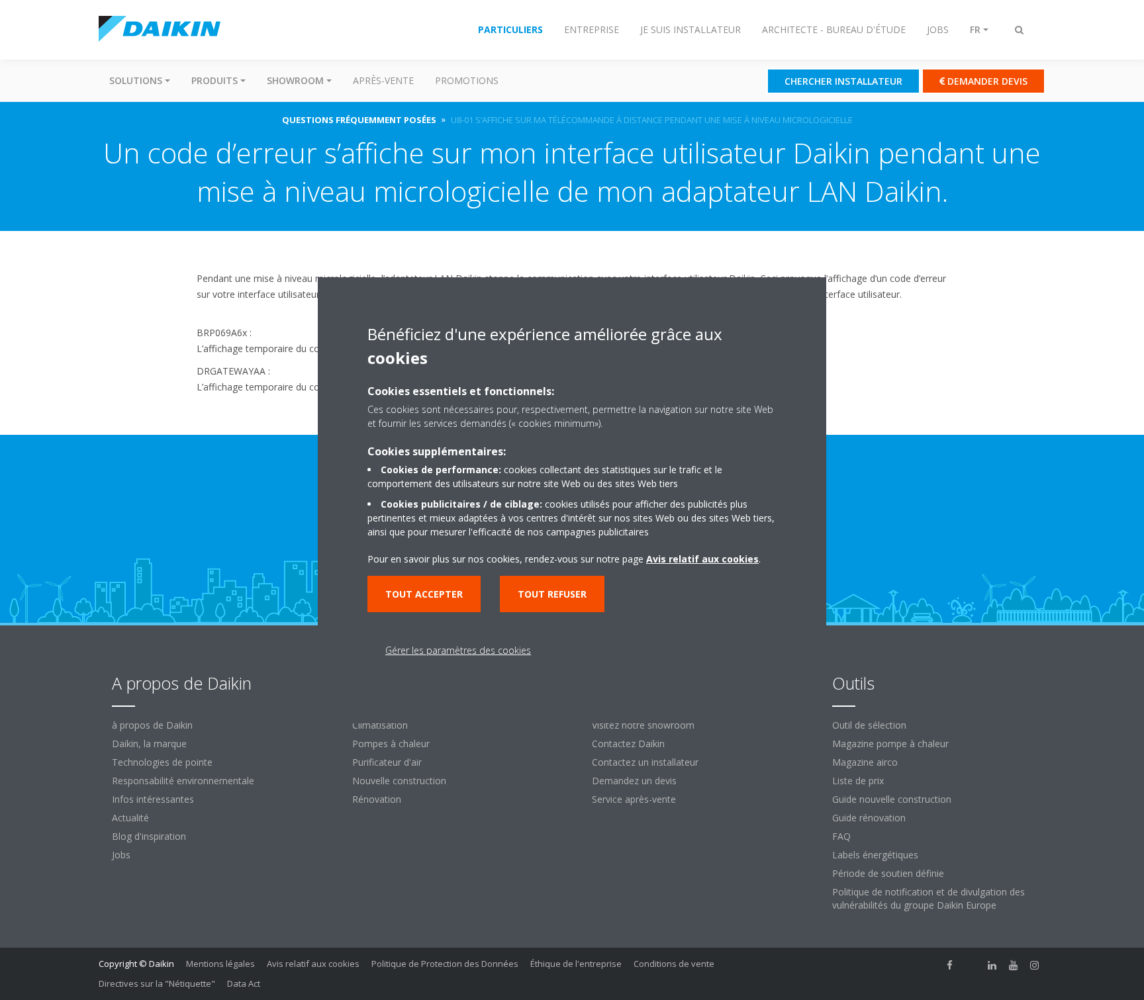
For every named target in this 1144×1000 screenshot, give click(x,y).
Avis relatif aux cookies (313, 964)
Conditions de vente (674, 964)
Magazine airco (865, 762)
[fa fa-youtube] (1013, 965)
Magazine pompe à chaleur (890, 743)
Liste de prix (858, 780)
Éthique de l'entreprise (576, 964)
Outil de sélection (869, 725)
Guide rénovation (869, 817)
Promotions (467, 80)
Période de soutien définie (888, 873)
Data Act (243, 983)
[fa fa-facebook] (950, 965)
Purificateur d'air (387, 762)
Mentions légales (220, 964)
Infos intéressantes (153, 799)
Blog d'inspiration (149, 836)
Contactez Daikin (628, 743)
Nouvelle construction (399, 780)
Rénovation (376, 799)
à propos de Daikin (152, 725)
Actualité (130, 817)
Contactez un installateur (645, 762)
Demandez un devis (634, 780)
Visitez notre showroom (643, 725)
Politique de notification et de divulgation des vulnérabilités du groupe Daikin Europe (928, 898)
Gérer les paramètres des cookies (458, 650)
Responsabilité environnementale (183, 780)
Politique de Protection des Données (444, 964)
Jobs (121, 854)
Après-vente (383, 80)
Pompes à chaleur (391, 743)
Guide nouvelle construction (891, 799)
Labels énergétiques (875, 854)
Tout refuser (552, 594)
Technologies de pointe (162, 762)
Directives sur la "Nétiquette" (157, 983)
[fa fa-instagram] (1034, 965)
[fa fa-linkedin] (992, 965)
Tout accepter (424, 594)
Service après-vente (634, 799)
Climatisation (380, 725)
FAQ (841, 836)
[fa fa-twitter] (971, 965)
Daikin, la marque (149, 743)
